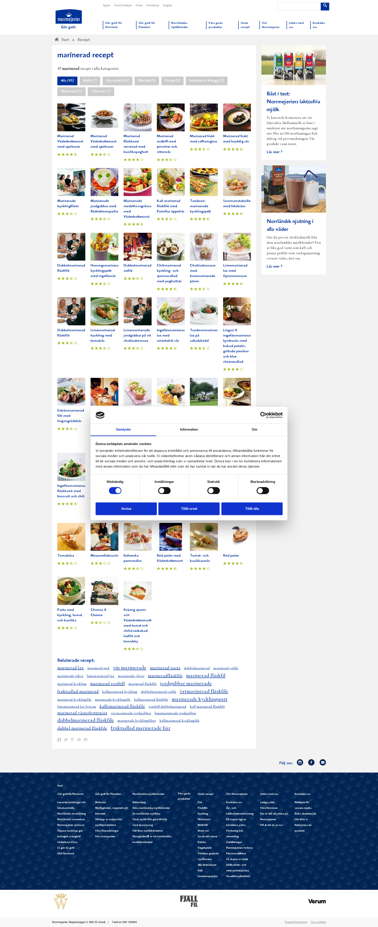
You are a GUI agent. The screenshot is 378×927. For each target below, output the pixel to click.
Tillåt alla (252, 509)
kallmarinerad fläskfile (151, 700)
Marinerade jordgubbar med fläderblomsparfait (105, 206)
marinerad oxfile (225, 668)
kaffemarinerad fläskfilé (122, 706)
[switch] (164, 490)
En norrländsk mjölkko (146, 814)
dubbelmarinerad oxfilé (158, 692)
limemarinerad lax (100, 676)
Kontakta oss (234, 802)
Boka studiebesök (305, 814)
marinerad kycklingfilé (74, 700)
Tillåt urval (189, 509)
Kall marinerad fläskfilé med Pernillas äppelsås (170, 206)
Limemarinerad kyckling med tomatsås (103, 336)
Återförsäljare (123, 5)
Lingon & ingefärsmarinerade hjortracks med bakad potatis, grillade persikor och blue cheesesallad (238, 346)
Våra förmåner (269, 808)
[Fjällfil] (189, 901)
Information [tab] (189, 429)
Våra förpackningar (107, 831)
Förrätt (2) (172, 81)
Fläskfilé (202, 808)
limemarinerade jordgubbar (175, 713)
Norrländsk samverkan (71, 819)
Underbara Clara (67, 842)
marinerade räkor (70, 676)
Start (60, 786)
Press (139, 5)
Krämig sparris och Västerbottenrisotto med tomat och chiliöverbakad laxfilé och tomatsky (139, 625)
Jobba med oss (269, 794)
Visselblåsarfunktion (238, 876)
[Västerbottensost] (61, 901)
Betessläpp (139, 802)
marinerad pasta (165, 668)
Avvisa (126, 509)
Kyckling (203, 814)
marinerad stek (98, 668)
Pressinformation (296, 922)
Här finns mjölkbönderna (148, 831)
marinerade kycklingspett (200, 699)
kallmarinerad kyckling (119, 692)
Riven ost (203, 831)
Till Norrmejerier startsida (69, 19)
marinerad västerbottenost (82, 713)
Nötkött (203, 825)
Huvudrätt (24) (117, 81)
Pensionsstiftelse (236, 853)
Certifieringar (234, 842)
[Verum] (317, 901)
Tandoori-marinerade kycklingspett (200, 206)
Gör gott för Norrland (70, 794)
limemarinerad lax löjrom (76, 707)
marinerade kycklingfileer (136, 721)
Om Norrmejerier (237, 794)
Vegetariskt (205, 848)
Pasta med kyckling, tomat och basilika (69, 615)
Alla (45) (67, 81)
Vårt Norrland (65, 853)
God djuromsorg (143, 825)
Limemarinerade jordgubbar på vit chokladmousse (137, 336)
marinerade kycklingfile (113, 700)
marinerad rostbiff (107, 684)
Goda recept (205, 794)
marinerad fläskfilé (142, 684)
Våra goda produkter (184, 796)
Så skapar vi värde (237, 859)
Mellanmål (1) (71, 91)
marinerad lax (70, 668)
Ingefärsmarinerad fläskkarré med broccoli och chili (71, 491)
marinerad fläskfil (205, 675)
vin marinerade (129, 668)
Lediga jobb (267, 802)
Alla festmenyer (207, 865)
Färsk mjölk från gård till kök (150, 819)
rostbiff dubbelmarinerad (167, 707)
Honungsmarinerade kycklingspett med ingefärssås (107, 271)
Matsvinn (100, 802)
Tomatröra (65, 556)
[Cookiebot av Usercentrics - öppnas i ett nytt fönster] (263, 415)
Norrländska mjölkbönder (148, 794)
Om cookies (318, 922)
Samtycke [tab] (123, 429)
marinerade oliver (131, 676)
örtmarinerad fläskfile (204, 691)
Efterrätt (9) (147, 81)
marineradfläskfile (165, 676)
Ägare (106, 5)
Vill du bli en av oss (271, 825)
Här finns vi (301, 819)
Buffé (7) (90, 81)
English (167, 5)
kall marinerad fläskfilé (207, 707)
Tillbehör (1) (101, 91)
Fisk (200, 802)
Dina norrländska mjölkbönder (151, 808)
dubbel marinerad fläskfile (82, 728)
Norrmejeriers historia (239, 848)
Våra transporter (105, 836)
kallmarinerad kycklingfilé (179, 721)
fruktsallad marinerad (78, 692)
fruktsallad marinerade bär (140, 728)
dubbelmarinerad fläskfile (85, 720)
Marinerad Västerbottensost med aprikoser (70, 142)
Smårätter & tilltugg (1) (206, 81)
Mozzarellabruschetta (107, 556)
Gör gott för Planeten (108, 794)
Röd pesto (231, 556)
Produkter (153, 5)
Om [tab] (254, 429)
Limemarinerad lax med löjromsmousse (235, 271)
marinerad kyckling (72, 684)
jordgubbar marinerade (186, 683)
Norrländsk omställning (71, 814)
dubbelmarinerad (197, 668)
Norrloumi (204, 819)
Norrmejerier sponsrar (70, 825)
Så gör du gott (65, 848)
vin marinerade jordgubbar (131, 713)
